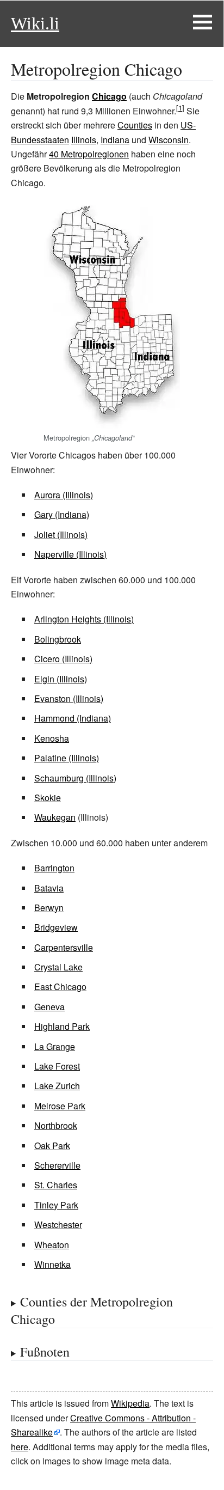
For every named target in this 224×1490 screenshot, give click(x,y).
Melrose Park (59, 1106)
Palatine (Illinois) (66, 758)
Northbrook (55, 1125)
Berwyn (49, 907)
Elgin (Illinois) (60, 679)
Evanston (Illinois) (68, 698)
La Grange (54, 1046)
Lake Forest (57, 1066)
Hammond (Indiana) (72, 718)
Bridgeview (56, 927)
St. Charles (55, 1184)
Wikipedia (130, 1403)
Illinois (83, 139)
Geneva (49, 1006)
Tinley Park (56, 1205)
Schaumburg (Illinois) (75, 778)
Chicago (109, 96)
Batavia (49, 888)
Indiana (115, 139)
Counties (134, 125)
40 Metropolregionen (89, 154)
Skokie (47, 797)
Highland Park (62, 1026)
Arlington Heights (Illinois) (84, 619)
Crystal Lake (58, 967)
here (19, 1446)
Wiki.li (35, 23)
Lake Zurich (57, 1085)
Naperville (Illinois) (70, 554)
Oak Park (52, 1145)
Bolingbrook (57, 639)
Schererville (57, 1165)
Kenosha (51, 738)
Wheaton (51, 1244)
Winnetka (52, 1264)
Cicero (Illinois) (63, 658)
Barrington (54, 868)
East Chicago (60, 986)
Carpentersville (63, 947)
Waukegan (55, 817)
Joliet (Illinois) (61, 534)
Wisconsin (168, 139)
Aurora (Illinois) (63, 494)
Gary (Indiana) (61, 514)
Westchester (58, 1224)
